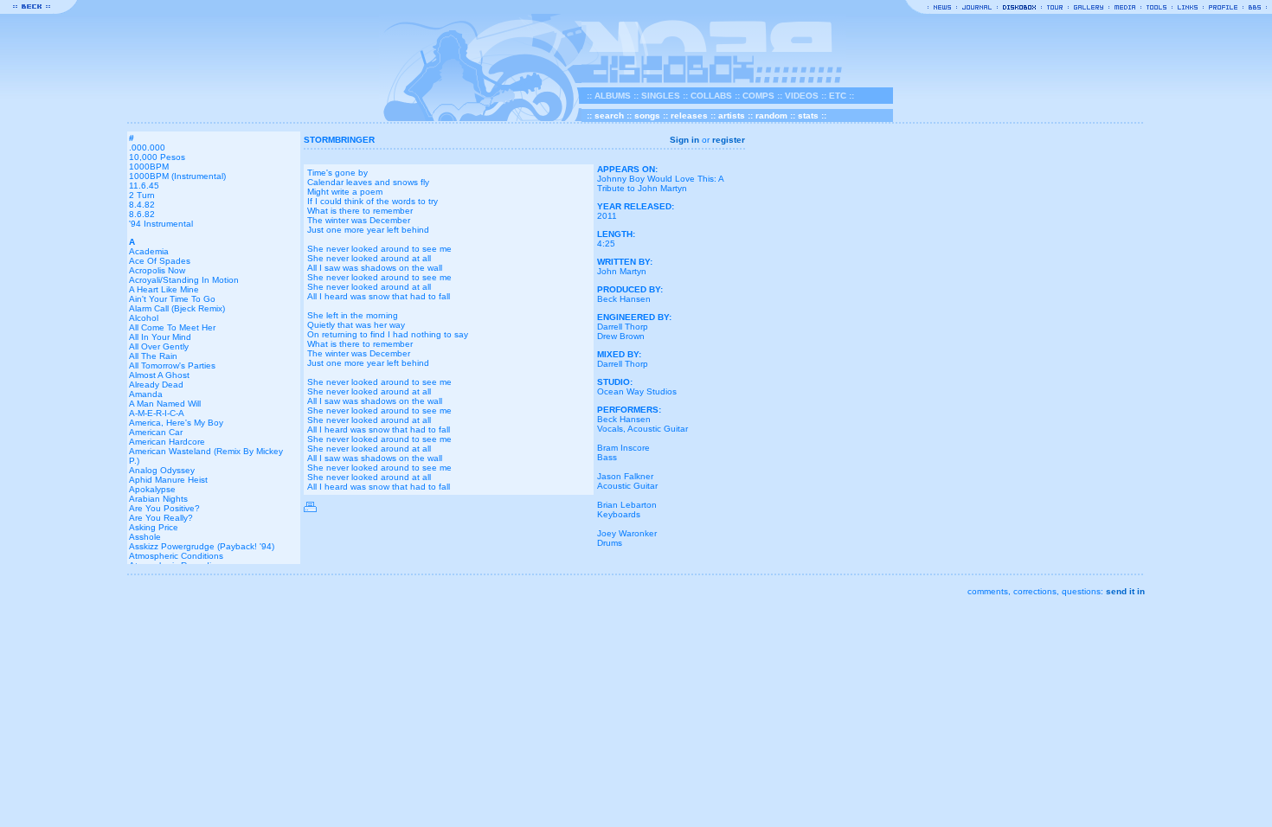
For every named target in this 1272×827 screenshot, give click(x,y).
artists (731, 115)
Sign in (684, 139)
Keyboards (618, 514)
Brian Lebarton (627, 505)
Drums (609, 543)
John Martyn (621, 271)
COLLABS (711, 95)
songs (647, 115)
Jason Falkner (625, 476)
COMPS (758, 95)
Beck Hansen (624, 299)
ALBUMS (612, 95)
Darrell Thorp (622, 326)
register (728, 139)
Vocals (610, 428)
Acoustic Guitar (657, 428)
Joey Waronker (627, 533)
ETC (837, 95)
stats (808, 115)
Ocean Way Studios (637, 391)
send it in (1125, 591)
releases (689, 115)
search (609, 115)
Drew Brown (621, 336)
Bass (607, 457)
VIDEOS (802, 95)
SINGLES (660, 95)
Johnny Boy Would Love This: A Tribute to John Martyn (660, 183)
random (771, 115)
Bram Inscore (623, 447)
